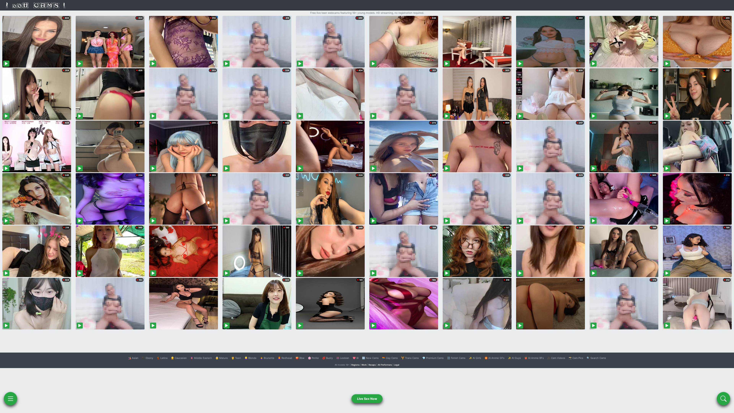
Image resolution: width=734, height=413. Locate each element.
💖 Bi (356, 357)
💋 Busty (327, 357)
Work (364, 364)
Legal (396, 364)
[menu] (10, 398)
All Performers (385, 364)
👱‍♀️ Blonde (250, 357)
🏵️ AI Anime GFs (494, 357)
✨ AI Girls (475, 357)
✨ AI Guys (514, 357)
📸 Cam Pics (576, 357)
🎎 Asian (133, 357)
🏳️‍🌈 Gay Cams (390, 357)
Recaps (372, 364)
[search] (723, 398)
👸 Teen (236, 357)
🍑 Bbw (300, 357)
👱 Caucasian (179, 357)
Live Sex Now (367, 399)
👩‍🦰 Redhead (285, 357)
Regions (355, 364)
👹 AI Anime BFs (534, 357)
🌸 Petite (313, 357)
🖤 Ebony (147, 357)
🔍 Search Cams (596, 357)
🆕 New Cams (370, 357)
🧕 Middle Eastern (201, 357)
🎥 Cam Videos (556, 357)
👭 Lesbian (342, 357)
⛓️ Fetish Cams (456, 357)
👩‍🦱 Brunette (267, 357)
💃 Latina (162, 357)
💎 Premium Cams (433, 357)
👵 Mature (221, 357)
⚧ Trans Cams (410, 357)
